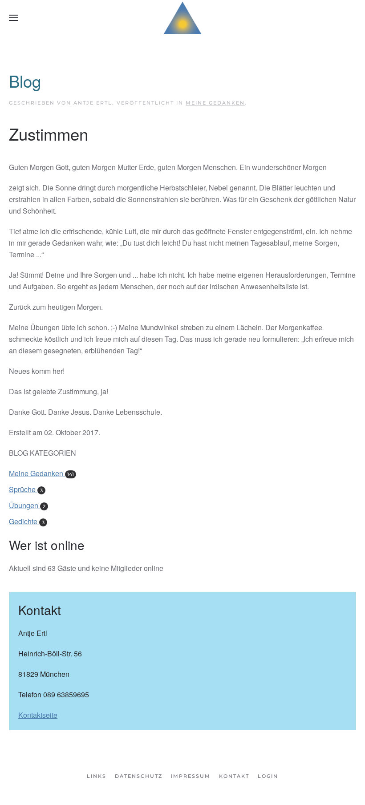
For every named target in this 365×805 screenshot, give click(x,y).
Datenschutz (138, 776)
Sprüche (26, 489)
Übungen (27, 505)
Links (96, 776)
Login (268, 776)
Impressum (191, 776)
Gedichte (27, 521)
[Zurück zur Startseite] (182, 18)
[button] (13, 18)
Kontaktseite (37, 715)
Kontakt (234, 776)
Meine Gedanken (215, 103)
